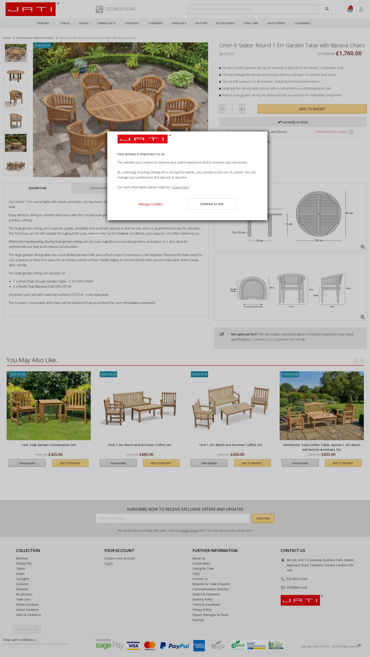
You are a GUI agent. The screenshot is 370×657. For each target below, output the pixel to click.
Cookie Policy (180, 187)
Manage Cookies (151, 204)
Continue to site (212, 204)
